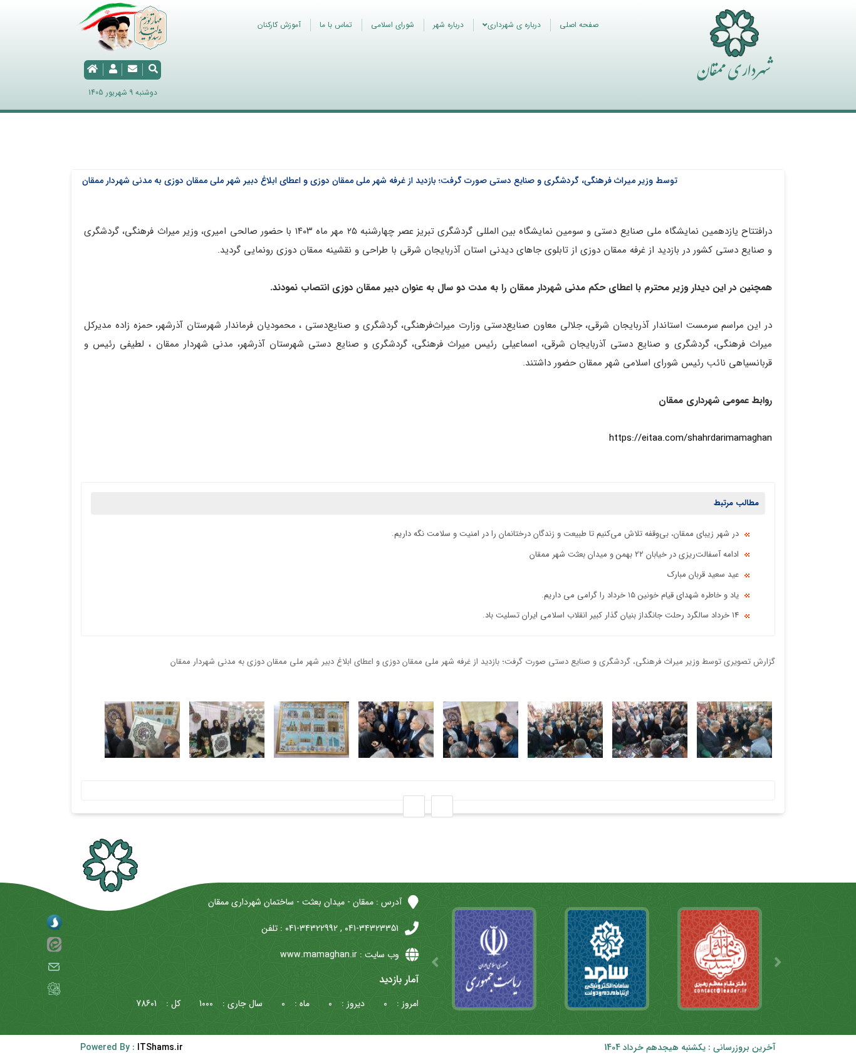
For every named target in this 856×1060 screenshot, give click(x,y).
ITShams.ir (160, 1047)
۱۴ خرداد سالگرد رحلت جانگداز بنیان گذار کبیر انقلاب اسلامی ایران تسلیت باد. (611, 615)
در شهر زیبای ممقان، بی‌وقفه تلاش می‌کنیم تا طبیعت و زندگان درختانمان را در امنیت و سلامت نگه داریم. (565, 533)
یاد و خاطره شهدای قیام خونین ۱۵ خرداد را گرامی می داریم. (640, 595)
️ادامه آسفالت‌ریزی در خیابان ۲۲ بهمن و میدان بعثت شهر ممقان (634, 554)
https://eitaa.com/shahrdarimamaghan (690, 438)
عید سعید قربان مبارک (703, 574)
